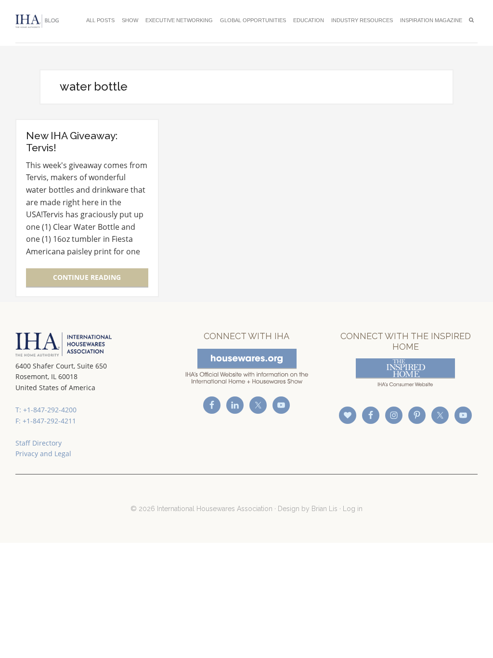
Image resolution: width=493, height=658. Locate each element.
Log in (353, 509)
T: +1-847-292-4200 (46, 409)
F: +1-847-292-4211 (45, 420)
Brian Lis (324, 509)
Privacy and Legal (43, 453)
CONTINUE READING (87, 277)
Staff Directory (38, 442)
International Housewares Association (39, 21)
